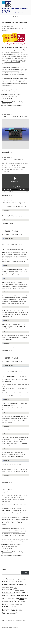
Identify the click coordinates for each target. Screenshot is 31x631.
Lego (23, 592)
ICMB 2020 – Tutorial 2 (10, 231)
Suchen (4, 569)
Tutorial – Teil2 (8, 100)
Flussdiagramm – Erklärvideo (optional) (12, 234)
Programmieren (8, 604)
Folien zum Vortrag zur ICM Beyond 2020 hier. (14, 504)
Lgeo (27, 592)
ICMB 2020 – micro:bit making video (15, 116)
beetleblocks (12, 581)
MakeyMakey (22, 595)
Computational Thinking (12, 584)
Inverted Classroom (8, 592)
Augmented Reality (21, 579)
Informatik (22, 589)
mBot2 (8, 598)
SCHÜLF (23, 607)
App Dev (3, 579)
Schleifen (15, 607)
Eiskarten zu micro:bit (16, 72)
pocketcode (23, 601)
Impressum (19, 620)
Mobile (25, 598)
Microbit (15, 598)
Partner (24, 620)
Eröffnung (11, 587)
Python (21, 604)
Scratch (6, 610)
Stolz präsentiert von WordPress (10, 627)
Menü (16, 16)
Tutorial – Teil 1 (8, 98)
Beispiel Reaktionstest (8, 83)
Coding (20, 581)
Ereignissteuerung (5, 587)
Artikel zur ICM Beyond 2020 (12, 62)
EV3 (15, 587)
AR (15, 579)
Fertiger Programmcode (8, 347)
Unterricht (5, 613)
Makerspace (13, 595)
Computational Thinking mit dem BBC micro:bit (14, 510)
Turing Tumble (16, 610)
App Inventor (10, 579)
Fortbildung (17, 589)
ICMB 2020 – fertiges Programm (13, 203)
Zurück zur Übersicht (7, 152)
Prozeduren (17, 604)
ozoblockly (11, 601)
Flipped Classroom (8, 590)
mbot (3, 598)
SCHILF (10, 607)
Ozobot (17, 601)
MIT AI (21, 598)
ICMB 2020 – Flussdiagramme (12, 159)
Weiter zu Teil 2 (6, 479)
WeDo (17, 613)
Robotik (5, 607)
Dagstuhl (25, 584)
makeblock (6, 595)
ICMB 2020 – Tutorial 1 (10, 358)
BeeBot (4, 581)
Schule (19, 607)
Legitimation (18, 592)
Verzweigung (12, 613)
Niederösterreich (5, 601)
